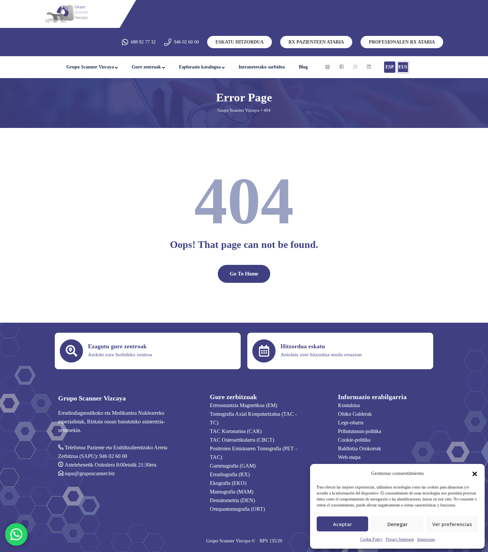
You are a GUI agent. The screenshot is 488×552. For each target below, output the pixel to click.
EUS (402, 66)
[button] (474, 473)
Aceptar (342, 524)
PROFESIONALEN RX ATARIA (402, 42)
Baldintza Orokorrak (359, 448)
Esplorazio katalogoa (200, 66)
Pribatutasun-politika (359, 431)
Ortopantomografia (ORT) (237, 509)
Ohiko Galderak (355, 414)
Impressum (426, 539)
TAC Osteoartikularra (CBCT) (242, 440)
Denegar (397, 524)
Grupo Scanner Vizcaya (90, 66)
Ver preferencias (452, 524)
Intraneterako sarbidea (262, 66)
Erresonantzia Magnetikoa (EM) (243, 405)
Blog (303, 66)
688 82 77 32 (143, 42)
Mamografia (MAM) (231, 492)
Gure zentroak (146, 66)
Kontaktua (349, 405)
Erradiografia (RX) (230, 474)
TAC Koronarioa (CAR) (236, 431)
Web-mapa (349, 457)
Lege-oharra (351, 422)
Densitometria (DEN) (232, 500)
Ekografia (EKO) (228, 483)
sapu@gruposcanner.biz (90, 473)
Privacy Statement (400, 539)
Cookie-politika (354, 440)
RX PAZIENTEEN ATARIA (316, 42)
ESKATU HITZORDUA (239, 42)
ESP (389, 66)
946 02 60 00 (186, 42)
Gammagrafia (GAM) (233, 466)
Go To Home (244, 273)
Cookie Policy (371, 539)
